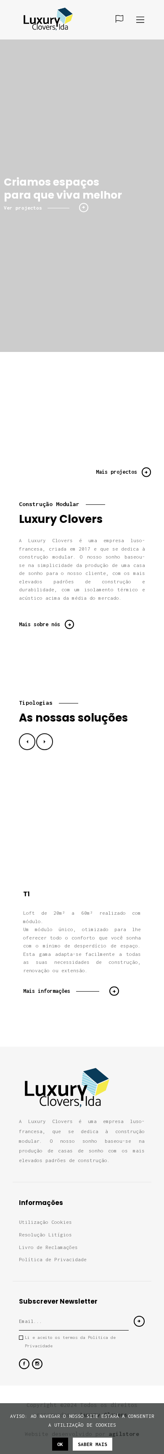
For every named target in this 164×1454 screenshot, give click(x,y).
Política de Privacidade (53, 1259)
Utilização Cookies (45, 1222)
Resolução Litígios (45, 1234)
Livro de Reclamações (48, 1247)
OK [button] (60, 1444)
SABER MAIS (92, 1444)
